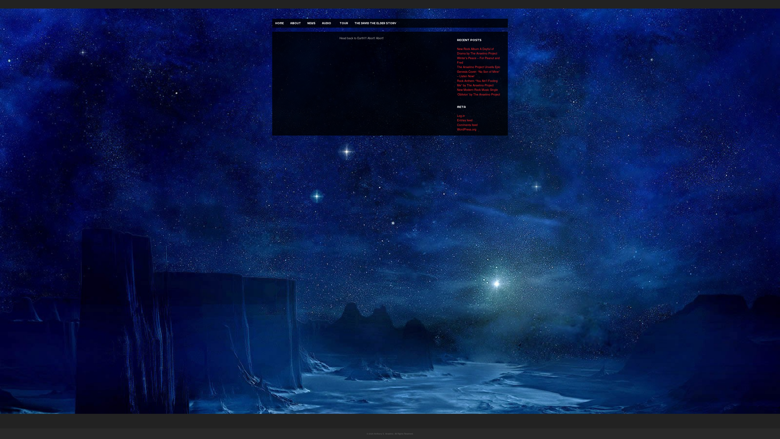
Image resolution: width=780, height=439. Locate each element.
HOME (279, 23)
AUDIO (326, 23)
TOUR (344, 23)
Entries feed (464, 120)
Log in (461, 116)
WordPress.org (466, 129)
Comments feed (467, 125)
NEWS (311, 23)
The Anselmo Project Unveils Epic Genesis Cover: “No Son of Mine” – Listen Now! (478, 71)
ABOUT (295, 23)
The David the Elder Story (375, 23)
